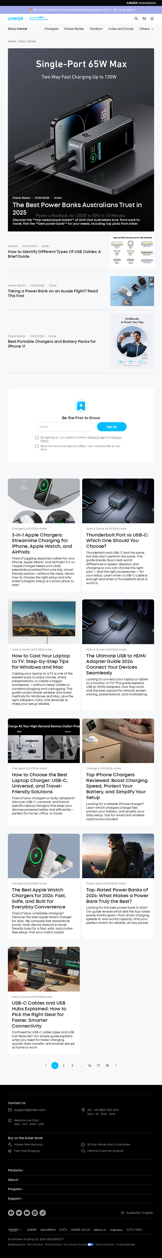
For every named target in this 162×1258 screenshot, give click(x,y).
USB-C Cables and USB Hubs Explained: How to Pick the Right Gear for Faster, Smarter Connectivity (39, 1014)
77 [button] (98, 1066)
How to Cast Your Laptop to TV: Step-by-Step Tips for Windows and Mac (41, 661)
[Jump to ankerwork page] (116, 1230)
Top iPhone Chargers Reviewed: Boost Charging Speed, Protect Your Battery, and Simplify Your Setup (116, 786)
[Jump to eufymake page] (134, 1230)
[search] (136, 19)
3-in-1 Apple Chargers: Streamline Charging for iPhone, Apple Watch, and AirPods (42, 543)
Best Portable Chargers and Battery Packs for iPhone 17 (52, 344)
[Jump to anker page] (13, 1230)
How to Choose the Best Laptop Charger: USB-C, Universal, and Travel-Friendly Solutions (40, 783)
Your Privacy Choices (75, 1244)
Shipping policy (16, 1244)
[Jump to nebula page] (100, 1230)
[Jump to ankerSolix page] (80, 1230)
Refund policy (35, 1244)
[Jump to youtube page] (27, 1213)
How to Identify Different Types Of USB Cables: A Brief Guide (54, 254)
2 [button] (63, 1066)
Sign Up (112, 427)
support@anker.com (29, 1110)
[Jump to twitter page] (19, 1213)
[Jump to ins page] (35, 1213)
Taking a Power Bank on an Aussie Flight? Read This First (53, 293)
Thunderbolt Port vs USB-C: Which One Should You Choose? (117, 540)
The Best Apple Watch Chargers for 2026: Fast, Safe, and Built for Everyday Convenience (39, 898)
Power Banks (21, 197)
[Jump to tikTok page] (43, 1213)
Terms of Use (96, 437)
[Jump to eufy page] (63, 1230)
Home (12, 41)
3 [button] (72, 1066)
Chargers (18, 528)
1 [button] (55, 1066)
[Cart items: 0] (144, 19)
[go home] (28, 18)
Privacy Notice (53, 1244)
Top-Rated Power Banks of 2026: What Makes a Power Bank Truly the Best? (117, 895)
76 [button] (89, 1066)
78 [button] (107, 1066)
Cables (13, 246)
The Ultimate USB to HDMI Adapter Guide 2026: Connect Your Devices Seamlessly (116, 664)
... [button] (81, 1066)
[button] (46, 1065)
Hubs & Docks (95, 528)
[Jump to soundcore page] (48, 1230)
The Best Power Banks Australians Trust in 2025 (77, 208)
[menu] (152, 19)
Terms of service (104, 1244)
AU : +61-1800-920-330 (103, 1110)
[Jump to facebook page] (11, 1213)
